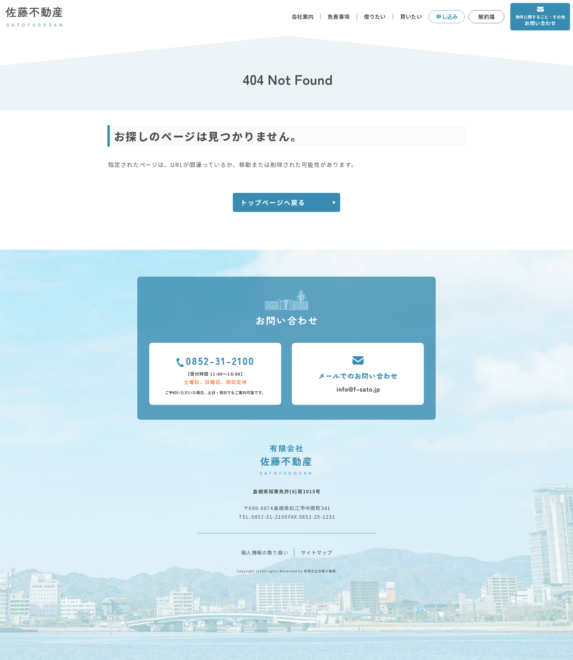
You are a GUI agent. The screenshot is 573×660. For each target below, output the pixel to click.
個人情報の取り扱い (265, 552)
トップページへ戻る (273, 202)
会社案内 (302, 16)
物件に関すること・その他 (540, 20)
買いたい (411, 16)
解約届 (486, 16)
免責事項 (338, 16)
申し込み (447, 16)
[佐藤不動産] (34, 17)
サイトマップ (316, 552)
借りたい (375, 16)
